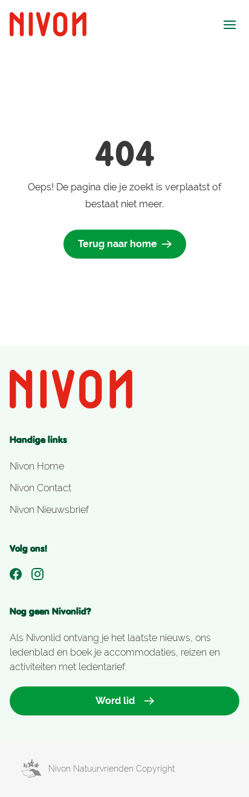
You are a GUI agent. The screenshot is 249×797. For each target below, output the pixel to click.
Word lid (115, 700)
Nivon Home (37, 466)
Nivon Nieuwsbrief (49, 509)
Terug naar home (117, 244)
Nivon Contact (40, 488)
